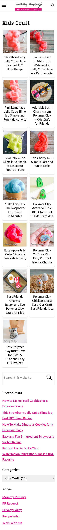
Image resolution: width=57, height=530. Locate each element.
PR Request (10, 503)
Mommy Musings (14, 497)
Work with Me (12, 522)
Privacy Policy (12, 510)
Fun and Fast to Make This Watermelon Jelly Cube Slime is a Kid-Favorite (28, 453)
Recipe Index (11, 516)
